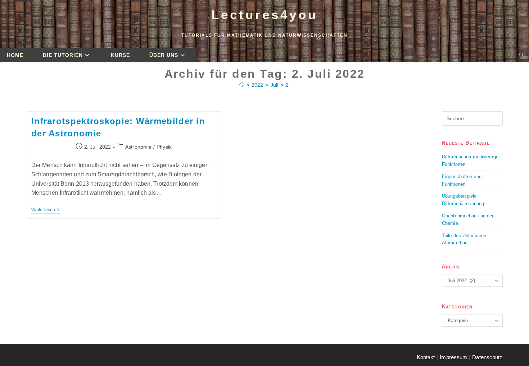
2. (287, 85)
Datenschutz (487, 357)
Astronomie (138, 147)
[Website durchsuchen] (521, 55)
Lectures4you (264, 15)
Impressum (453, 357)
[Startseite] (241, 85)
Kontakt (426, 357)
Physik (164, 147)
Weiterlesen (45, 209)
